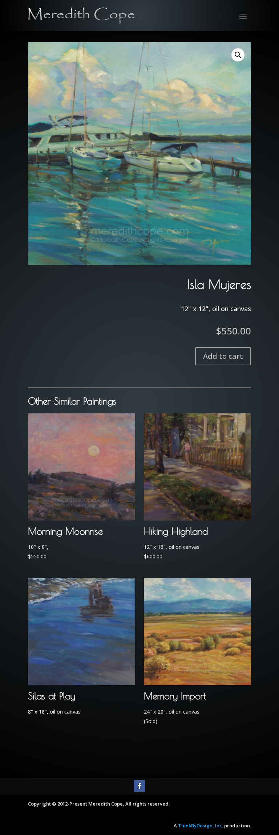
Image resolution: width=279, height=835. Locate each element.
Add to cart (223, 356)
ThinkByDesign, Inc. (200, 825)
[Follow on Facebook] (139, 786)
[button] (237, 54)
